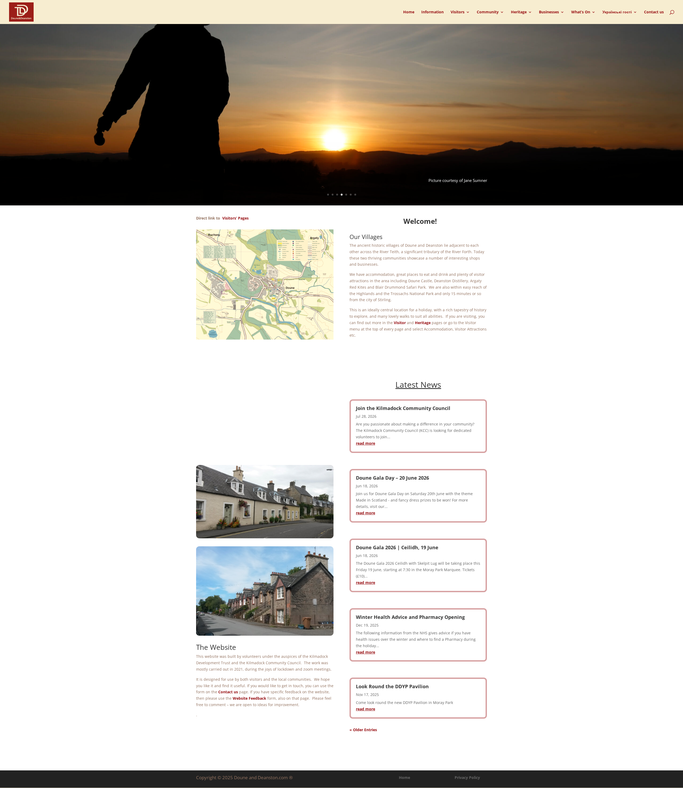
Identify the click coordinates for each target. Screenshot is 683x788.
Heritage (519, 12)
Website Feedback (249, 698)
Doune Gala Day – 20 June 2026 (392, 478)
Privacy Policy (467, 777)
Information (432, 12)
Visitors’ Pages (235, 218)
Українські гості (617, 12)
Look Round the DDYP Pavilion (392, 686)
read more (365, 443)
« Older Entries (363, 729)
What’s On (580, 12)
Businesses (549, 12)
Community (488, 12)
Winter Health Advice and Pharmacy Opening (410, 617)
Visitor (400, 322)
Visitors (457, 12)
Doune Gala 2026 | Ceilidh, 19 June (397, 547)
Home (408, 12)
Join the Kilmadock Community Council (403, 408)
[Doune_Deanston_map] (264, 338)
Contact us (654, 12)
